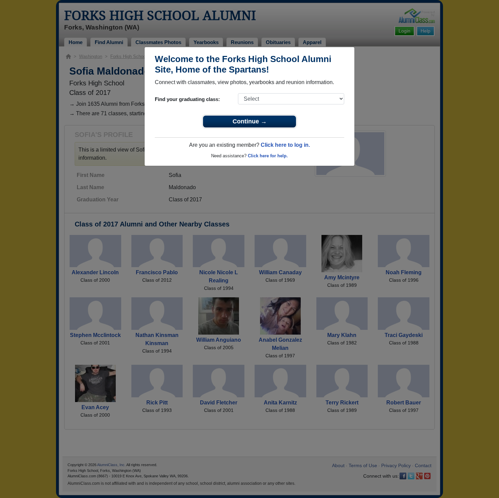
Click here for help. (268, 155)
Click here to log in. (285, 145)
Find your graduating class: (187, 99)
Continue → (250, 121)
